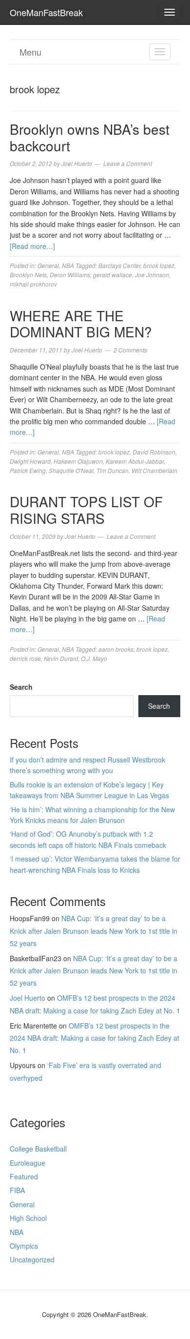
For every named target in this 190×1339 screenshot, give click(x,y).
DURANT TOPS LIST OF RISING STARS (86, 510)
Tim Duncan (112, 470)
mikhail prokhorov (33, 284)
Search (21, 687)
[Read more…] (32, 246)
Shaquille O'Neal (71, 470)
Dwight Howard (30, 461)
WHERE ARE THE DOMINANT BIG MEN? (81, 324)
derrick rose (25, 658)
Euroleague (27, 1163)
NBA (68, 265)
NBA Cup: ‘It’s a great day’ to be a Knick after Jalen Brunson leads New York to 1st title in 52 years (93, 930)
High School (28, 1218)
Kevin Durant (61, 658)
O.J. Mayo (94, 658)
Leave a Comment (127, 163)
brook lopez (158, 265)
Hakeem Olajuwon (78, 461)
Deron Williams (70, 274)
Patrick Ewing (28, 470)
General (48, 265)
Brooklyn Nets (28, 274)
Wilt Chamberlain (154, 470)
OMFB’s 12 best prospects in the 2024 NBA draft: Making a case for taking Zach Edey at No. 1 (94, 1038)
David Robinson (154, 452)
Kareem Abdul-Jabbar (135, 461)
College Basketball (38, 1149)
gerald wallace (112, 274)
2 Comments (130, 350)
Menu (30, 51)
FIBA (17, 1190)
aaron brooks (115, 649)
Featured (24, 1176)
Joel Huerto (27, 998)
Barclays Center (119, 265)
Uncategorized (32, 1259)
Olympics (24, 1246)
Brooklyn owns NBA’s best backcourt (90, 137)
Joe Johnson (152, 274)
